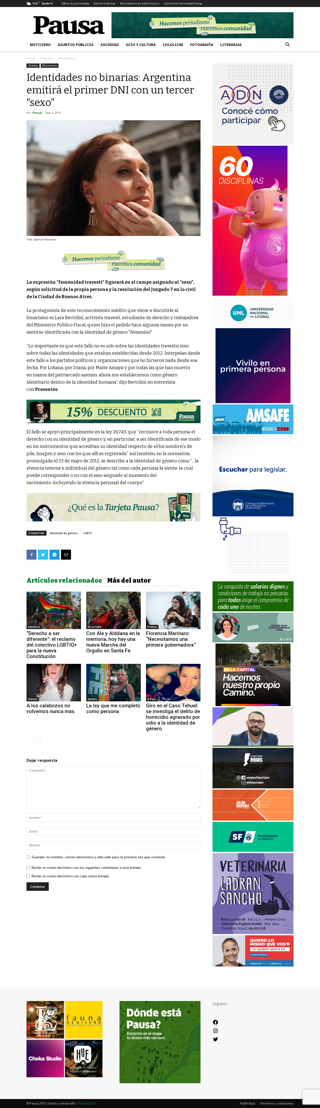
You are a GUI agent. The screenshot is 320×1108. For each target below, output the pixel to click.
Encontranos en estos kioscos (139, 3)
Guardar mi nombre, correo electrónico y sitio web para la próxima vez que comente (98, 857)
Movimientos (49, 65)
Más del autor (129, 580)
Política (152, 627)
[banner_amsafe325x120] (253, 432)
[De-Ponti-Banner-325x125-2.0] (253, 641)
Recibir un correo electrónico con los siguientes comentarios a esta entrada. (87, 868)
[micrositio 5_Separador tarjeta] (113, 507)
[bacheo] (253, 704)
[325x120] (253, 850)
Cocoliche (173, 44)
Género (33, 699)
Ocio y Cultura (141, 44)
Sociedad (109, 44)
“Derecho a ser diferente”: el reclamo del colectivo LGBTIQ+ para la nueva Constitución (51, 644)
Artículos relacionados (64, 580)
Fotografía (201, 44)
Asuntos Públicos (76, 44)
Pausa (30, 58)
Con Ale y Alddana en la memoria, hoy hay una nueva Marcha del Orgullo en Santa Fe (113, 642)
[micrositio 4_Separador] (113, 260)
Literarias (231, 44)
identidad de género (64, 533)
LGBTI (88, 533)
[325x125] (253, 965)
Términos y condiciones (277, 1103)
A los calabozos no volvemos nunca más (50, 708)
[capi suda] (250, 294)
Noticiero (40, 44)
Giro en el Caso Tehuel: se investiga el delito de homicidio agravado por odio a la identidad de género (173, 717)
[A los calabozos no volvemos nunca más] (53, 682)
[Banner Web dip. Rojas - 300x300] (253, 787)
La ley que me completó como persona (113, 708)
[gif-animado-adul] (253, 610)
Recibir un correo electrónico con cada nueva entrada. (71, 876)
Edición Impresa (104, 3)
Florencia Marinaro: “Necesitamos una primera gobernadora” (171, 639)
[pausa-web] (253, 819)
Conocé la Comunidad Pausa (183, 3)
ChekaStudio (85, 1103)
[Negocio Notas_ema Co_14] (113, 411)
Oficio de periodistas (75, 3)
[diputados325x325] (253, 515)
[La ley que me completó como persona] (113, 682)
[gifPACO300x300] (253, 401)
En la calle (94, 627)
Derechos (34, 627)
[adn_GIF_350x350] (253, 143)
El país (152, 699)
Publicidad (247, 1103)
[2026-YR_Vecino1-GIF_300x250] (253, 578)
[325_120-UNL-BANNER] (253, 325)
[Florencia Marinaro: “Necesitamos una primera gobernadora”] (173, 610)
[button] (288, 45)
